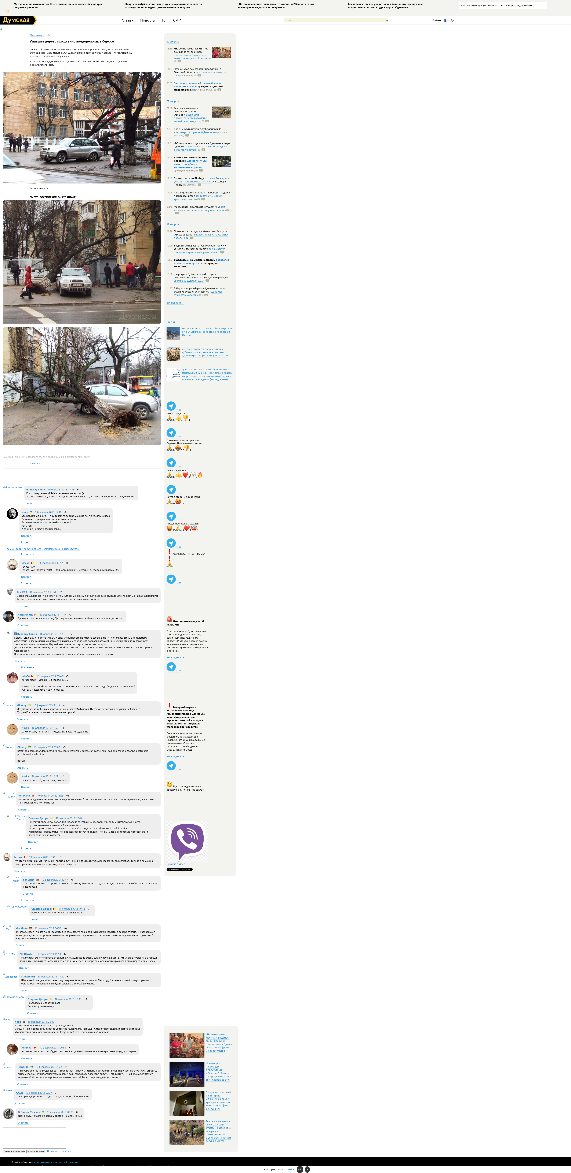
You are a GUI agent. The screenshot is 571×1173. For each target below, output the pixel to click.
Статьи (128, 20)
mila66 (26, 676)
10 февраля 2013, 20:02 (41, 1021)
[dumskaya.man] (13, 487)
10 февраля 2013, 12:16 (48, 512)
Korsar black (25, 614)
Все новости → (175, 302)
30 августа (173, 41)
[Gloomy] (8, 705)
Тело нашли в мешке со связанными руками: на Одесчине (187, 111)
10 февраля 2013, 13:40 (50, 676)
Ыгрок (25, 563)
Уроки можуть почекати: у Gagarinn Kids (197, 129)
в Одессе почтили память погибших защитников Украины (190, 164)
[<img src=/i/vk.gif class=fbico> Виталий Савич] (9, 633)
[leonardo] (8, 1067)
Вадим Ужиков (30, 1112)
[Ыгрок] (12, 569)
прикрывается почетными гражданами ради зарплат (199, 250)
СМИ (177, 20)
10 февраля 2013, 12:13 (53, 634)
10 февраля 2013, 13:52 (49, 563)
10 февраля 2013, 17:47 (69, 818)
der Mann (24, 795)
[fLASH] (7, 1090)
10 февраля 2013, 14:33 (48, 928)
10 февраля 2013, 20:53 (53, 1047)
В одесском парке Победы (189, 178)
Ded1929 (22, 592)
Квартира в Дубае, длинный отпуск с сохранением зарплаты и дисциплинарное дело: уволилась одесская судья (163, 5)
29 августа (173, 101)
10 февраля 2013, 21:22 (48, 1067)
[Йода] (12, 518)
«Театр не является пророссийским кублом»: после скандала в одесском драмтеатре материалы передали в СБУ (205, 352)
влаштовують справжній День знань (195, 132)
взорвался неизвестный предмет (201, 261)
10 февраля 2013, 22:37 (39, 1092)
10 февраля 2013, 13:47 (54, 879)
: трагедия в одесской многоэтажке (198, 88)
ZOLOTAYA (25, 954)
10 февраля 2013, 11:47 (53, 614)
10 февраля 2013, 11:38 (61, 489)
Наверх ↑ (35, 463)
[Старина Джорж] (16, 819)
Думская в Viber (176, 864)
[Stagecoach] (10, 976)
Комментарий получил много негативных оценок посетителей (43, 548)
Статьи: (171, 322)
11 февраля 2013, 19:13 (72, 908)
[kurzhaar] (12, 1054)
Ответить (31, 503)
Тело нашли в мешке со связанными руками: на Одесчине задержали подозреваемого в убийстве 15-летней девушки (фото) (218, 1131)
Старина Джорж (39, 818)
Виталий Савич (27, 634)
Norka (25, 728)
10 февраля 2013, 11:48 (46, 705)
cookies (290, 1169)
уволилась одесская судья (189, 280)
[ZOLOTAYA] (9, 954)
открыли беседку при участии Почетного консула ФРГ (202, 180)
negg (18, 1021)
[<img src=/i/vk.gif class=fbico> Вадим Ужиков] (8, 1118)
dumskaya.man (35, 489)
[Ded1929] (10, 593)
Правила (52, 1151)
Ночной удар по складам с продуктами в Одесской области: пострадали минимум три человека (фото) (218, 1071)
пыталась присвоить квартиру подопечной (201, 236)
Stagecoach (28, 976)
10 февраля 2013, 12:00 (47, 747)
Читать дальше (175, 657)
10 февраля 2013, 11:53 (45, 728)
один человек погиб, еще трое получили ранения (200, 208)
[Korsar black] (8, 621)
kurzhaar (27, 1047)
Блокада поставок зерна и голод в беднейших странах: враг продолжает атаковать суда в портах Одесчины (386, 5)
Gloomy (21, 705)
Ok (299, 1169)
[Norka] (12, 734)
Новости (147, 20)
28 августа (173, 224)
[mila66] (12, 682)
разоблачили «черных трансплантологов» (198, 197)
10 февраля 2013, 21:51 (43, 592)
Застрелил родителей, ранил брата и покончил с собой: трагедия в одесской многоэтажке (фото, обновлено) (219, 1100)
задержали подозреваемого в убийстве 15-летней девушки (192, 118)
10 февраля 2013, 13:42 (42, 857)
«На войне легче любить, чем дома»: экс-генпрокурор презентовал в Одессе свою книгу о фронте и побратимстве (219, 1042)
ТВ (163, 20)
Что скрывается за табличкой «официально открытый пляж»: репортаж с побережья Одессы (207, 332)
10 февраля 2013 (37, 35)
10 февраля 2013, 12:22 (45, 776)
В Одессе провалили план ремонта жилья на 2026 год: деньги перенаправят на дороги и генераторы (275, 5)
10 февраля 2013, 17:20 (51, 976)
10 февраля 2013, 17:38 (68, 999)
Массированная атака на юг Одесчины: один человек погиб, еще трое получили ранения (58, 5)
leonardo (23, 1067)
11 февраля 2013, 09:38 (60, 1112)
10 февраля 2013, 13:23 (50, 795)
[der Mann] (9, 796)
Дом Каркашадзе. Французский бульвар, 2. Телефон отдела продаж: (496, 5)
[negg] (7, 1019)
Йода (25, 512)
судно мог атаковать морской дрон (198, 293)
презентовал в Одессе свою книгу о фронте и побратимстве (192, 56)
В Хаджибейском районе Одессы (195, 259)
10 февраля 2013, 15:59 (47, 954)
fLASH (19, 1092)
